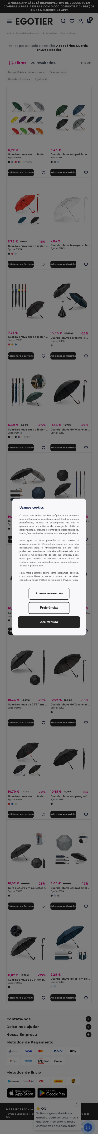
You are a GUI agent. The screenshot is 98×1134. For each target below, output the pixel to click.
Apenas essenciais (49, 593)
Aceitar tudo (49, 622)
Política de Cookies (49, 580)
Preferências (49, 607)
